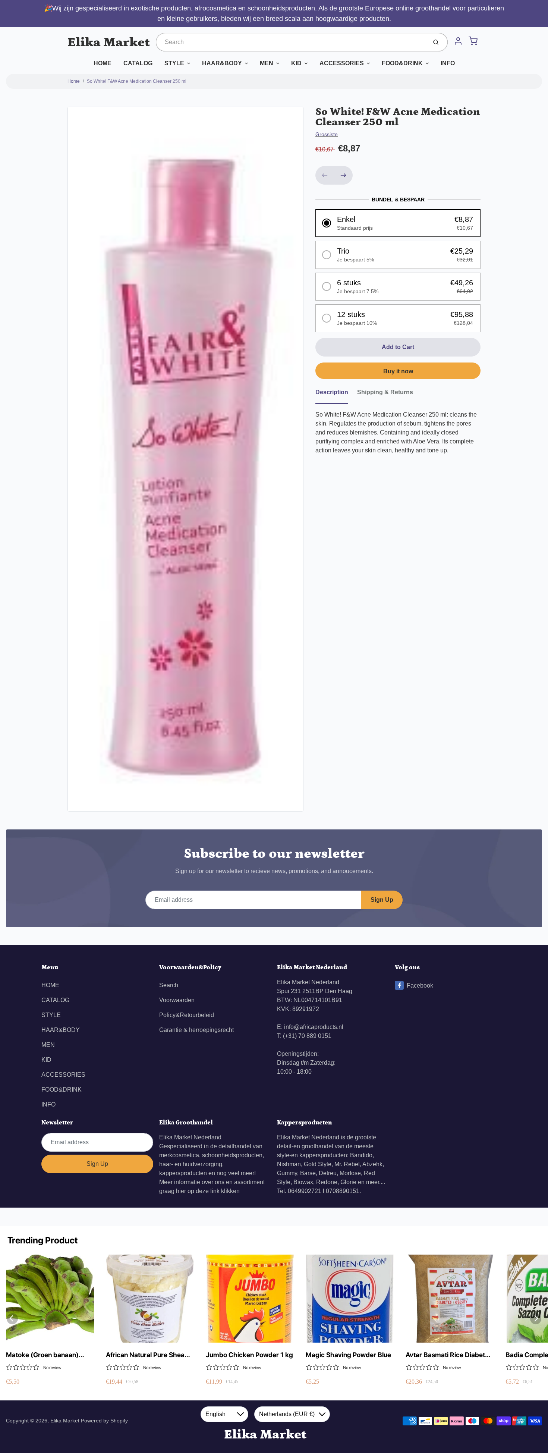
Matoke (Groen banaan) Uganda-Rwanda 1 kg (42, 1355)
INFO (448, 63)
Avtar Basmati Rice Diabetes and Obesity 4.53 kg (449, 1355)
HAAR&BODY (222, 63)
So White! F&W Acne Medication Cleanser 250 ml (136, 81)
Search (168, 985)
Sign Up (382, 900)
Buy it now (398, 371)
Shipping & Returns (385, 392)
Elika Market (108, 42)
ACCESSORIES (341, 63)
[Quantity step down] (324, 175)
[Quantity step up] (343, 175)
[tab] (336, 394)
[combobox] (291, 42)
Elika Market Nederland (190, 1137)
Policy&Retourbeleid (186, 1015)
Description (331, 392)
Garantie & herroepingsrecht (196, 1030)
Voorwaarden (177, 1000)
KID (296, 63)
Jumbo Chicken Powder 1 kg (249, 1355)
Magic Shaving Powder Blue (348, 1355)
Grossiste (326, 134)
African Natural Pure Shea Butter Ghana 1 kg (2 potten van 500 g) (148, 1355)
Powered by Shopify (104, 1421)
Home (73, 81)
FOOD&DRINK (402, 63)
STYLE (174, 63)
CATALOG (137, 63)
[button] (398, 223)
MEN (266, 63)
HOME (102, 63)
